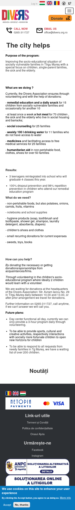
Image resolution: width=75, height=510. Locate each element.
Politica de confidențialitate (37, 428)
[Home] (37, 16)
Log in (34, 3)
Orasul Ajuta (37, 434)
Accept (7, 505)
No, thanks (21, 504)
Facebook (37, 450)
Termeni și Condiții (37, 422)
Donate (57, 18)
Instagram (37, 455)
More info (65, 497)
